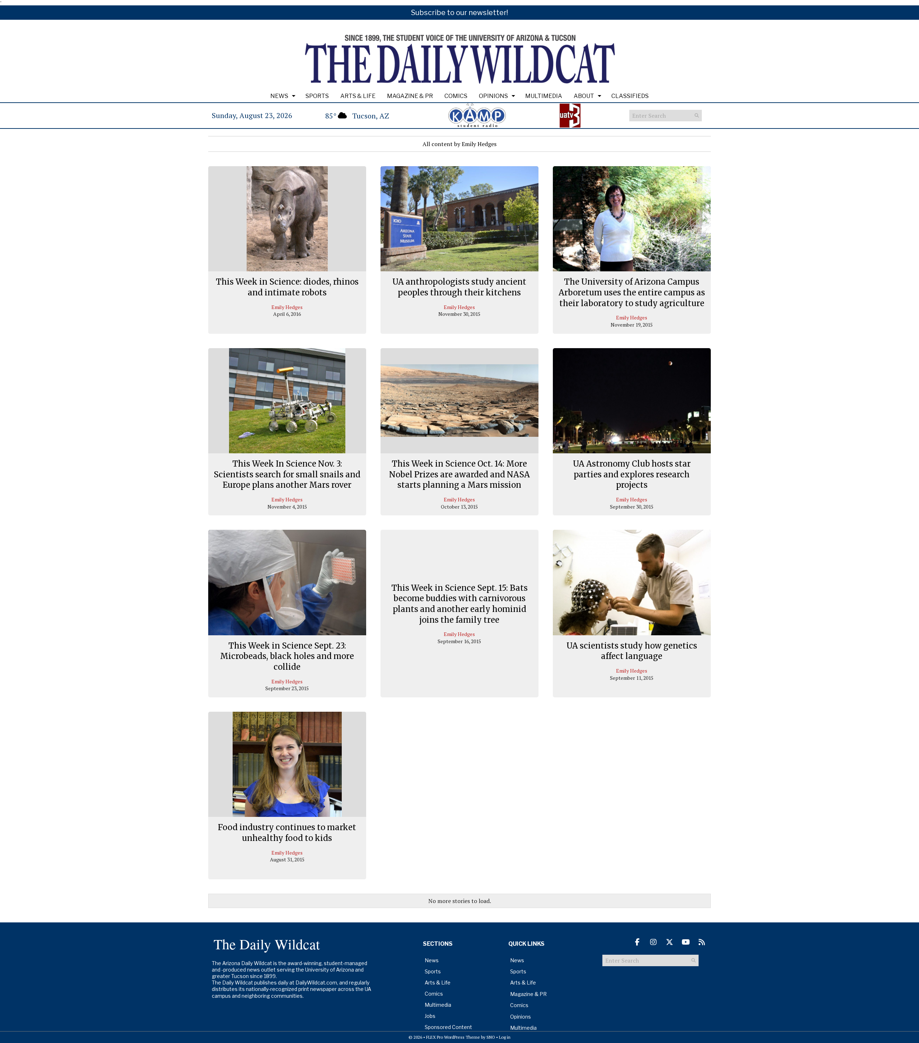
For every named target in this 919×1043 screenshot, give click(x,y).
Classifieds (630, 96)
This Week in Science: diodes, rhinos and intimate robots (287, 287)
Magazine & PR (410, 96)
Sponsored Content (448, 1027)
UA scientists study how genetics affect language (631, 651)
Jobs (430, 1016)
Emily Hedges (287, 307)
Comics (455, 96)
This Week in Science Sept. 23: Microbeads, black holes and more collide (287, 656)
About (584, 96)
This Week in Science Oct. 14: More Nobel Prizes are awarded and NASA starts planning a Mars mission (459, 474)
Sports (317, 96)
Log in (504, 1037)
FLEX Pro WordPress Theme (453, 1037)
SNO (490, 1037)
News (279, 96)
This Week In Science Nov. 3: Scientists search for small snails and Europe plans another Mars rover (287, 474)
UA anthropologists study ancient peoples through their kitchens (459, 287)
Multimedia (543, 96)
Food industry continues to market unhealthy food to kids (287, 832)
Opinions (493, 96)
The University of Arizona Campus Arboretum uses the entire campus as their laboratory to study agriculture (632, 292)
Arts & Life (357, 96)
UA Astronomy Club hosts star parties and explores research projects (632, 474)
